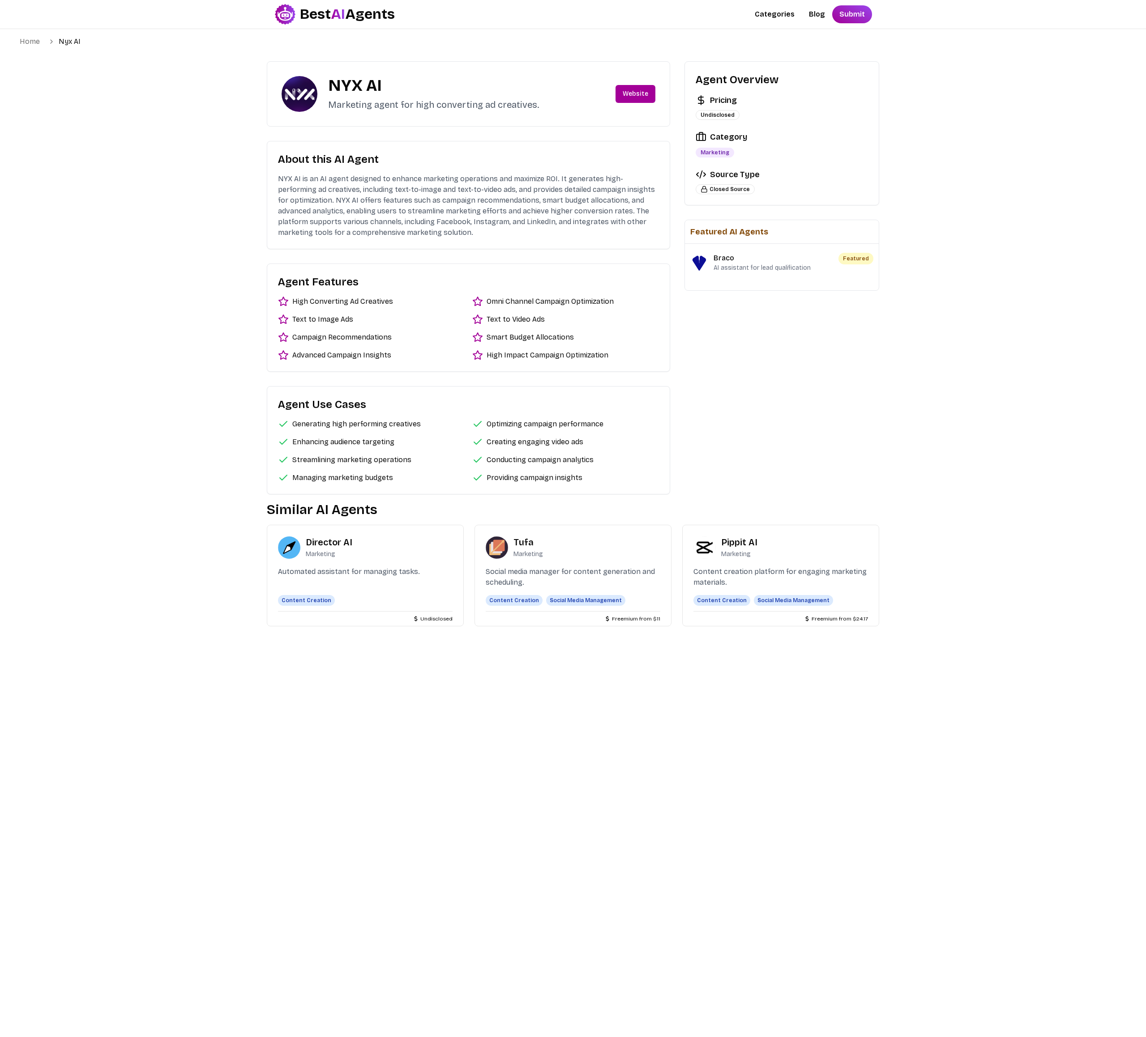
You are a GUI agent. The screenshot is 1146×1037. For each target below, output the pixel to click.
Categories (775, 14)
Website (635, 94)
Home (30, 41)
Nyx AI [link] (70, 41)
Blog (817, 14)
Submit (852, 14)
